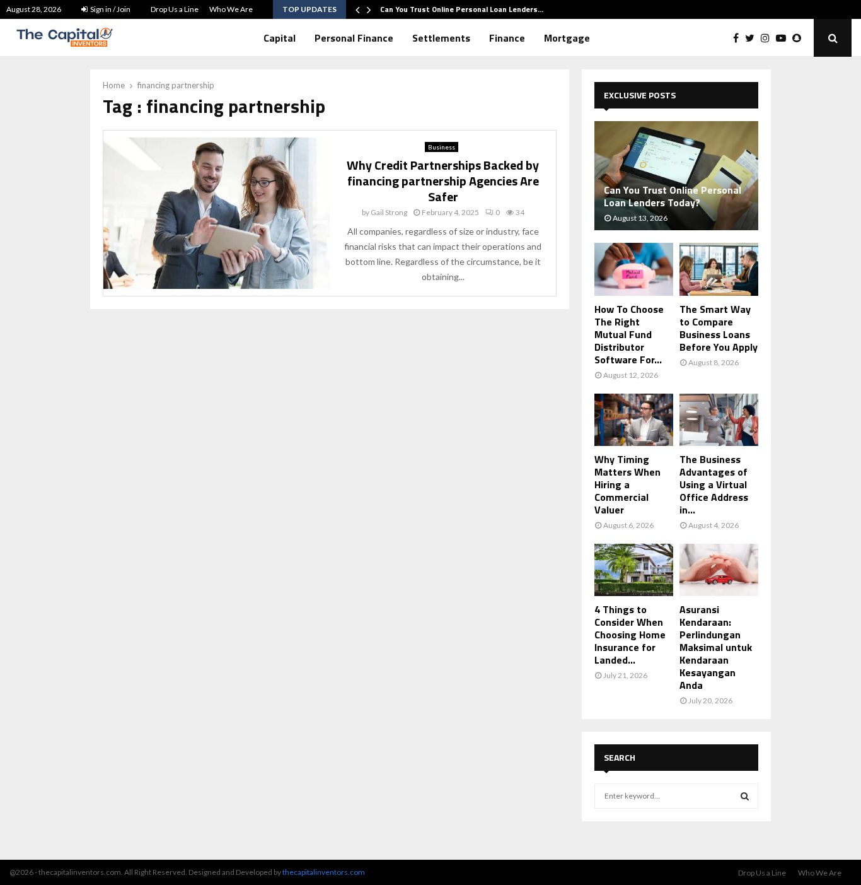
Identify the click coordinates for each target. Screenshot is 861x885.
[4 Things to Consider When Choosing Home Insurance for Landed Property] (633, 570)
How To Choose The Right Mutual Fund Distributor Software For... (629, 334)
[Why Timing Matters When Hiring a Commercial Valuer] (633, 420)
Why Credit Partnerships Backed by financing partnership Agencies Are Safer (443, 180)
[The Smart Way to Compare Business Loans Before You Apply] (718, 269)
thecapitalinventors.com (323, 872)
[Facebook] (739, 37)
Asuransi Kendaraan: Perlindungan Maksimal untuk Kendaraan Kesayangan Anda (715, 647)
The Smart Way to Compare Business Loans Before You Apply (718, 328)
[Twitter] (753, 37)
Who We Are (231, 9)
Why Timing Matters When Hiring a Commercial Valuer (627, 484)
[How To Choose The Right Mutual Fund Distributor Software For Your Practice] (633, 269)
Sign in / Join (109, 9)
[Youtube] (784, 37)
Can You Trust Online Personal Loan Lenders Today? (672, 196)
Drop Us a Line (175, 9)
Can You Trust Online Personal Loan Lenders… (461, 9)
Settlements (441, 37)
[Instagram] (768, 37)
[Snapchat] (799, 37)
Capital (279, 37)
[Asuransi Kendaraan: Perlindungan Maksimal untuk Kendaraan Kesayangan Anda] (718, 570)
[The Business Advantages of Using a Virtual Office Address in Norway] (718, 420)
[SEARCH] (744, 796)
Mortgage (567, 37)
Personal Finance (354, 37)
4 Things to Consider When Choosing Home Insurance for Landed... (630, 634)
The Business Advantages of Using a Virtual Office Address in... (713, 484)
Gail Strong (389, 212)
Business (441, 147)
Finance (507, 37)
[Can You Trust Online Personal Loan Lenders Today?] (676, 175)
